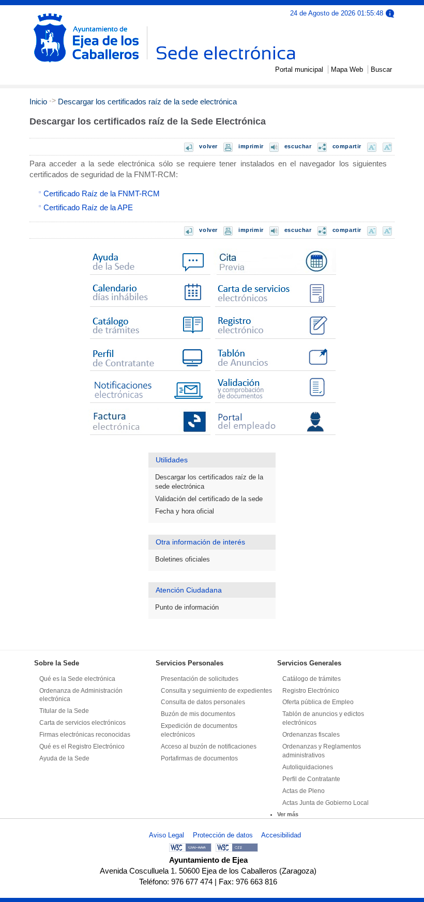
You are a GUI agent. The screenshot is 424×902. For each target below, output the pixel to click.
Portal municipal (299, 69)
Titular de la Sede (64, 710)
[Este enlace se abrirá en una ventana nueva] (274, 275)
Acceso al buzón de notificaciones (208, 746)
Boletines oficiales (182, 559)
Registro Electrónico (310, 690)
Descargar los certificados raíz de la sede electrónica (147, 101)
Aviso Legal (166, 835)
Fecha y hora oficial (184, 511)
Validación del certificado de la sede (209, 499)
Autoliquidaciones (307, 767)
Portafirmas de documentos (199, 758)
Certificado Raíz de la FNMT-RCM (101, 193)
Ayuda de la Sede (64, 758)
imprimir (251, 146)
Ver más (287, 814)
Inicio (38, 101)
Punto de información (187, 607)
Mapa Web (347, 69)
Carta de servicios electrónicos (82, 722)
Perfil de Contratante (311, 779)
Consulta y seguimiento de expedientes (216, 690)
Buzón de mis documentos (198, 714)
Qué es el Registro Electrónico (82, 746)
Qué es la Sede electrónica (77, 678)
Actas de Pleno (303, 791)
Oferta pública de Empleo (318, 702)
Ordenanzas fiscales (311, 734)
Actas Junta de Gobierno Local (325, 802)
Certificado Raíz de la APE (88, 207)
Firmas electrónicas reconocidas (84, 734)
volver (208, 146)
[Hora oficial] (390, 12)
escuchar (298, 146)
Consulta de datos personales (203, 702)
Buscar (381, 69)
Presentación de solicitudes (199, 678)
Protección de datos (223, 835)
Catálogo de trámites (311, 678)
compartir (346, 146)
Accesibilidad (281, 835)
